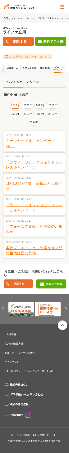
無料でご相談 (53, 41)
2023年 (27, 105)
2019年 (27, 113)
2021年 (52, 105)
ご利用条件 (10, 334)
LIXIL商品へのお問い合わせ (26, 394)
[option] (21, 309)
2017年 (40, 113)
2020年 (15, 113)
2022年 (40, 105)
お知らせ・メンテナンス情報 (20, 352)
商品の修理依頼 (19, 404)
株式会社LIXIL (18, 384)
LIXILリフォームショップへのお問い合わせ (31, 371)
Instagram (16, 414)
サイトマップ (12, 361)
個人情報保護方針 (14, 343)
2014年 (34, 122)
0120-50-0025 (18, 283)
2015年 (52, 113)
